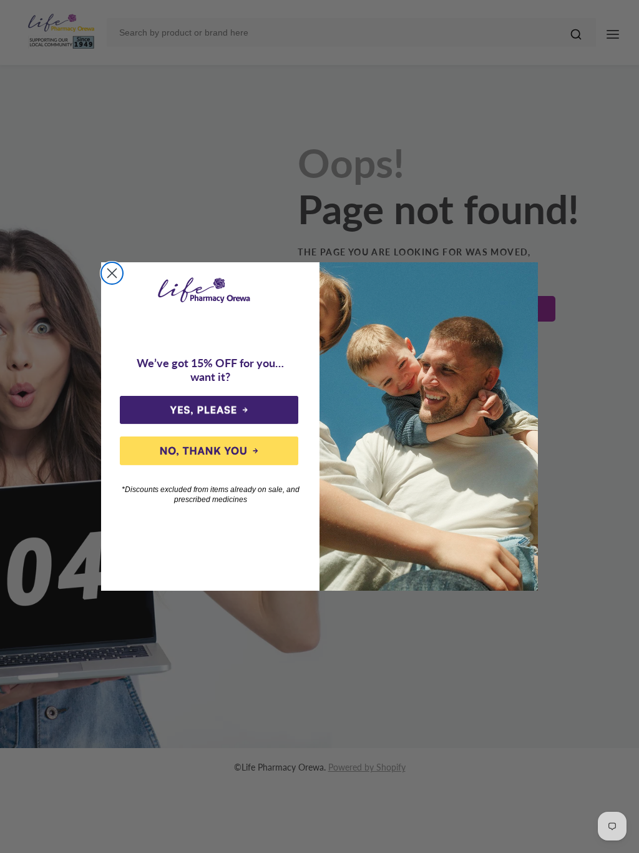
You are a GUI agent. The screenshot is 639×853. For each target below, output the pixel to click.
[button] (209, 410)
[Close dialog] (112, 273)
